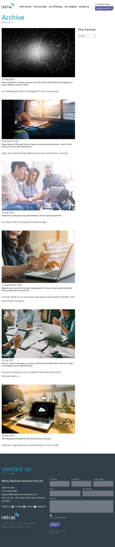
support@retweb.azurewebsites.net (19, 494)
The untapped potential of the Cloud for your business (26, 438)
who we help (40, 6)
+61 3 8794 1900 (9, 491)
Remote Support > (104, 8)
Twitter (29, 506)
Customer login (103, 4)
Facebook (41, 506)
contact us (84, 6)
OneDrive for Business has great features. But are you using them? (32, 215)
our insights (70, 6)
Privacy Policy (7, 523)
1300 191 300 (8, 487)
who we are (25, 6)
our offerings (55, 6)
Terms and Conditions (26, 523)
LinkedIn (18, 506)
